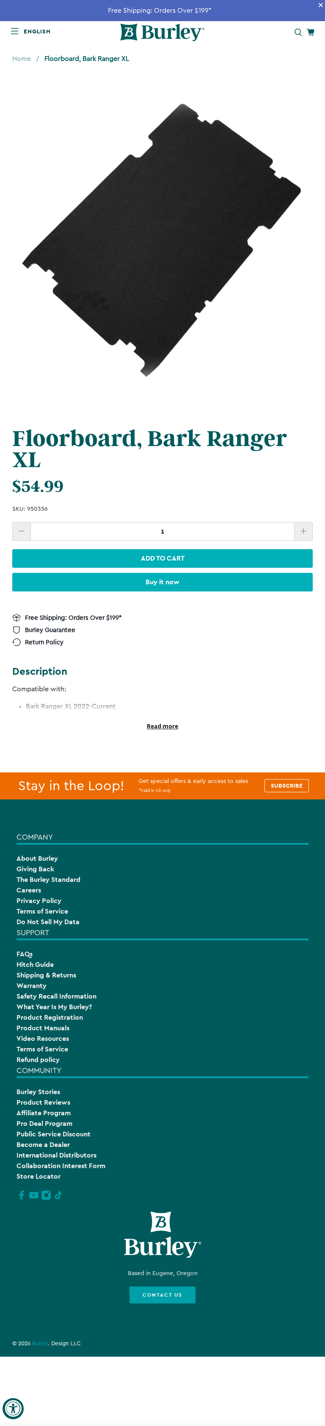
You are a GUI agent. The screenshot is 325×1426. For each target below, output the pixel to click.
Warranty (32, 985)
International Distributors (56, 1155)
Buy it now (162, 582)
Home (21, 58)
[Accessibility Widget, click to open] (13, 1408)
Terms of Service (42, 911)
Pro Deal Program (44, 1123)
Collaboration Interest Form (61, 1165)
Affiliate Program (44, 1113)
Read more (162, 726)
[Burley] (162, 32)
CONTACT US (162, 1295)
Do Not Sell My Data (48, 921)
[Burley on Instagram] (46, 1199)
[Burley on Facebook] (22, 1199)
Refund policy (38, 1059)
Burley (40, 1344)
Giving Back (35, 869)
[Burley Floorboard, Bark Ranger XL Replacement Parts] (162, 241)
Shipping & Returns (46, 975)
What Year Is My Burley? (54, 1006)
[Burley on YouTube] (34, 1199)
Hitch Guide (35, 964)
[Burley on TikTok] (58, 1199)
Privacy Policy (39, 900)
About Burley (37, 858)
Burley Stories (38, 1091)
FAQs (25, 954)
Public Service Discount (54, 1134)
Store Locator (39, 1176)
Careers (29, 890)
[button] (39, 31)
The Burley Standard (48, 879)
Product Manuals (43, 1028)
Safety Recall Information (56, 996)
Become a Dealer (43, 1144)
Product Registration (50, 1017)
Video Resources (43, 1038)
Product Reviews (43, 1102)
